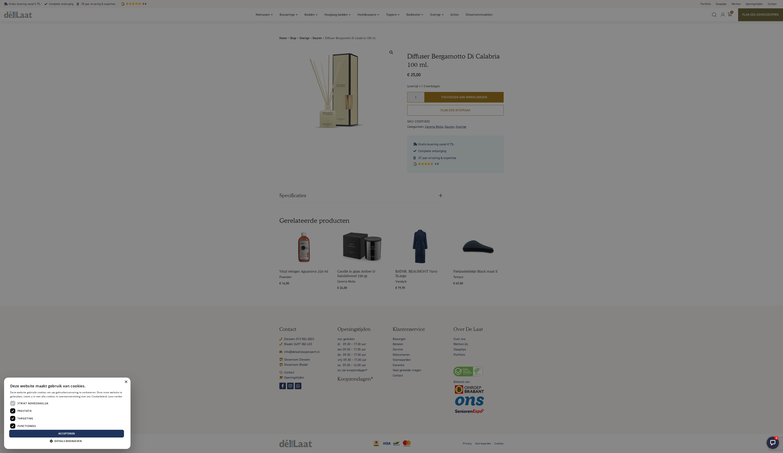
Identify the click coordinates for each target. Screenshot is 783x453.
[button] (67, 441)
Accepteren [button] (66, 433)
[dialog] (391, 226)
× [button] (125, 381)
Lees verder (115, 396)
